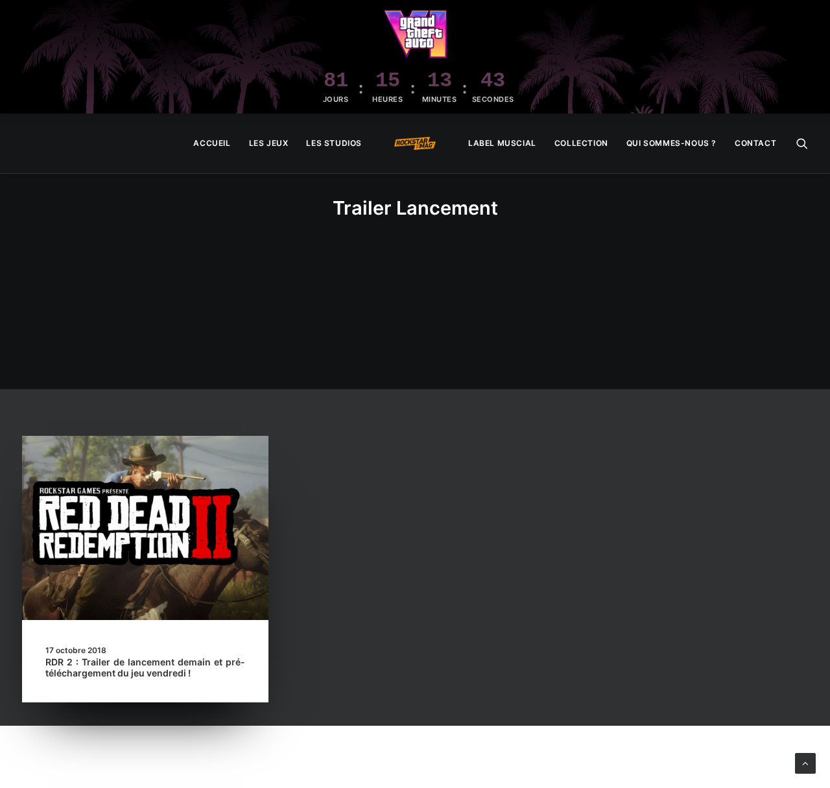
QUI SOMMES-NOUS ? (671, 143)
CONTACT (755, 143)
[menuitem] (211, 143)
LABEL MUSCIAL (502, 143)
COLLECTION (581, 143)
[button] (802, 143)
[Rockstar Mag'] (415, 143)
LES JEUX (269, 143)
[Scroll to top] (805, 762)
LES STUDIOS (334, 143)
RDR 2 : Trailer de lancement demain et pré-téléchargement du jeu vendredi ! (145, 667)
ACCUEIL (211, 143)
